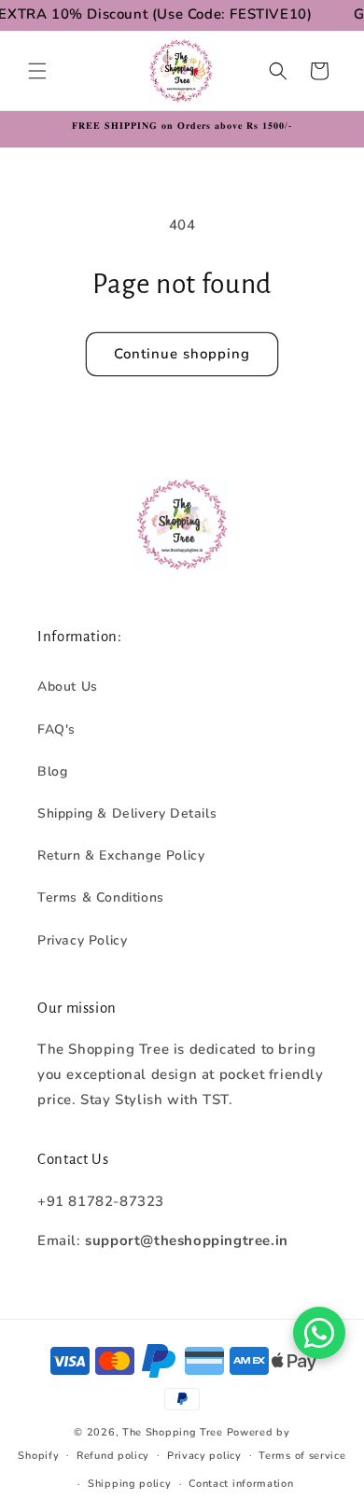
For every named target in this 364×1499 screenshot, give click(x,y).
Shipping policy (130, 1484)
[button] (37, 70)
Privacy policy (204, 1456)
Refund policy (113, 1456)
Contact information (241, 1484)
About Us (67, 686)
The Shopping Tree (172, 1432)
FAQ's (56, 729)
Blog (52, 771)
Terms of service (302, 1456)
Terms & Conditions (100, 897)
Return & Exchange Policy (120, 855)
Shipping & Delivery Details (127, 813)
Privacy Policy (82, 940)
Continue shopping (182, 353)
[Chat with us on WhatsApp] (319, 1333)
